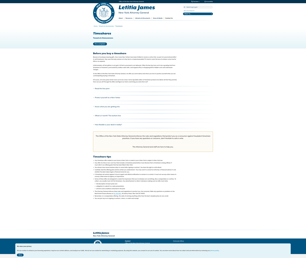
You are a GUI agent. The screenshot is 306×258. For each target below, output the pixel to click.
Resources (129, 18)
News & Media (157, 18)
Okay (20, 255)
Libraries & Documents (142, 18)
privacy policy (214, 250)
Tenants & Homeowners (106, 26)
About (121, 18)
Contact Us (169, 18)
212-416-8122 (117, 193)
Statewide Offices (178, 241)
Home (96, 26)
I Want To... (187, 14)
